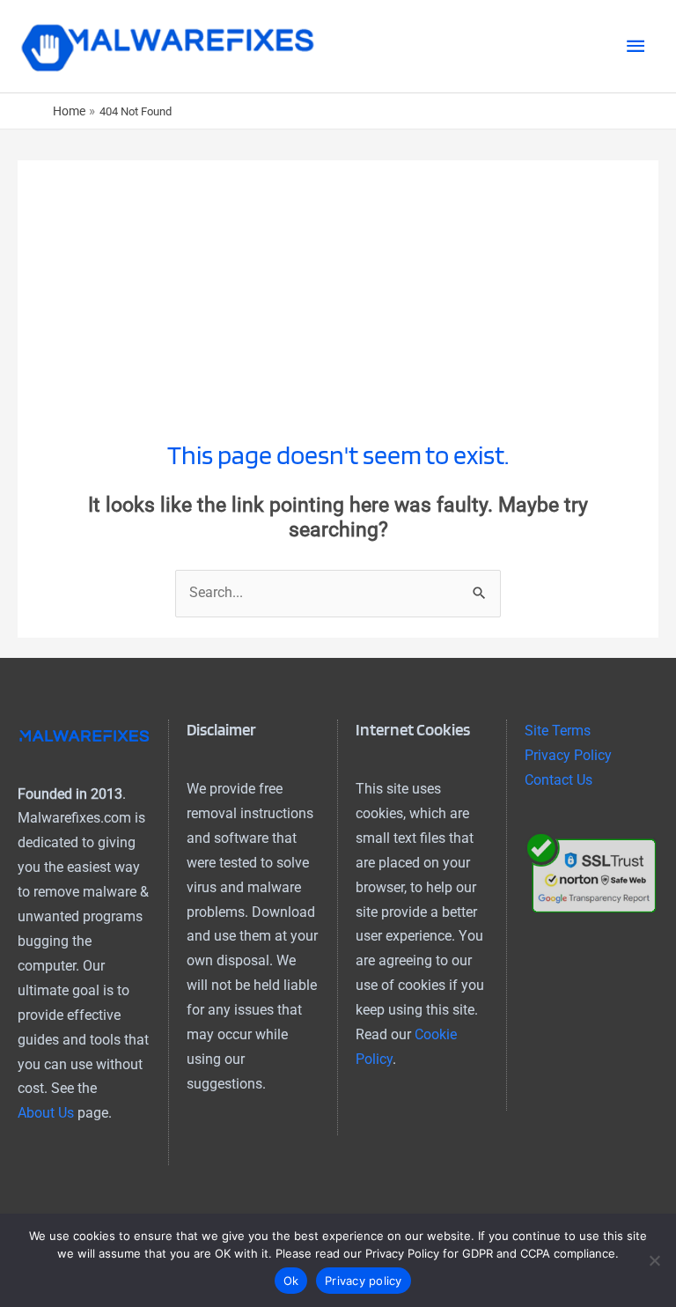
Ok (291, 1281)
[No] (654, 1260)
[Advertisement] (338, 283)
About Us (46, 1113)
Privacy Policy (568, 756)
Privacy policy (363, 1281)
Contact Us (558, 780)
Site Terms (558, 731)
